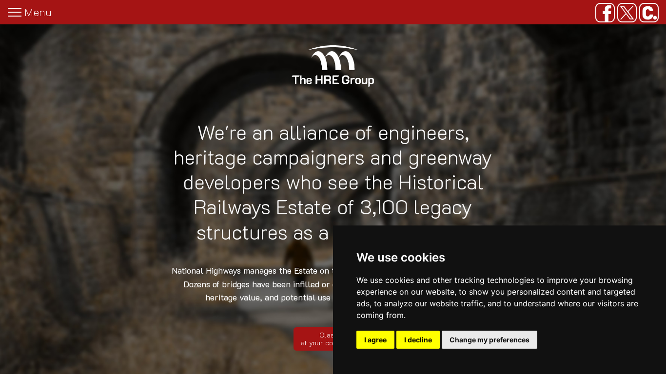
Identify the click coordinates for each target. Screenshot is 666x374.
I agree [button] (375, 340)
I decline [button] (418, 340)
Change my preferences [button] (489, 340)
